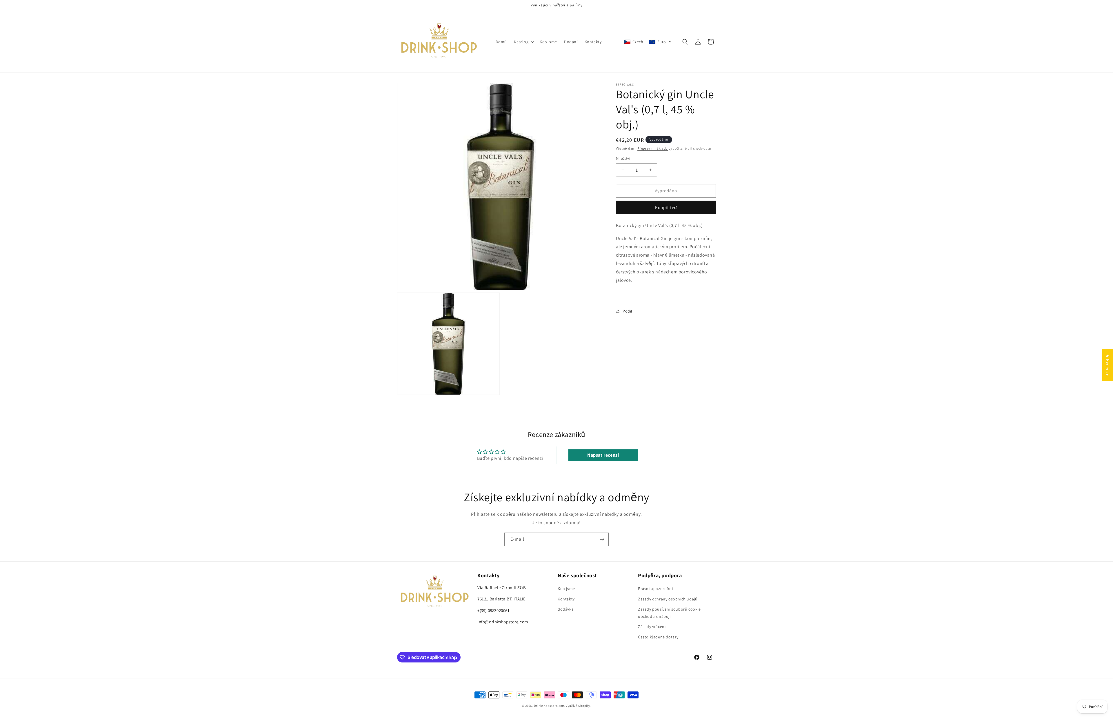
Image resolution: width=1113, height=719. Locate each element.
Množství (623, 158)
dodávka (566, 609)
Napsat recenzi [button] (603, 455)
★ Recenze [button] (1108, 365)
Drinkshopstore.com (549, 706)
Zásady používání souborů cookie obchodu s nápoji (669, 613)
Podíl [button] (627, 310)
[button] (523, 42)
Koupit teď (666, 207)
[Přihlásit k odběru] (602, 539)
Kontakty (566, 599)
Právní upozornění (655, 588)
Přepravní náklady (652, 148)
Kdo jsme (566, 588)
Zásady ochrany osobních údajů (667, 599)
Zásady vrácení (651, 626)
